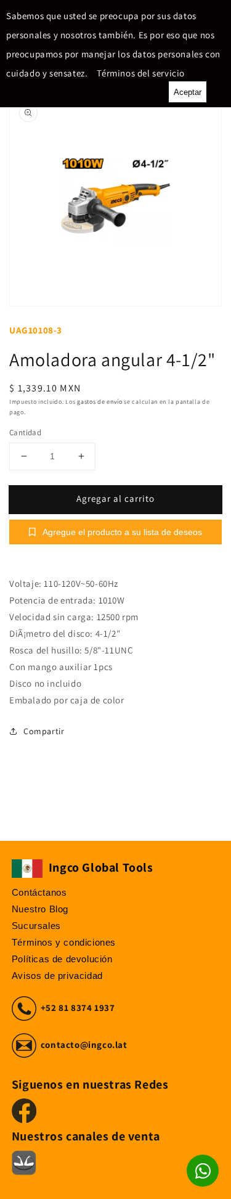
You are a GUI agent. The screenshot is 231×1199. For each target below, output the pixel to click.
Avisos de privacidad (57, 975)
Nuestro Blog (40, 909)
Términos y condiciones (64, 942)
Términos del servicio (141, 73)
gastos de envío (100, 402)
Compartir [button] (43, 731)
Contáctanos (39, 892)
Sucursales (36, 925)
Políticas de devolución (62, 959)
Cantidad (25, 432)
